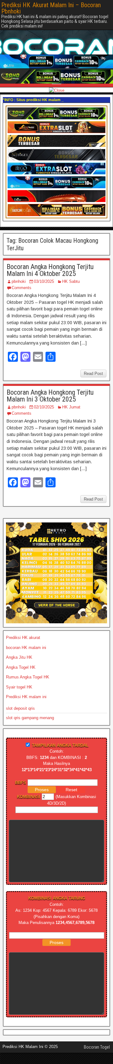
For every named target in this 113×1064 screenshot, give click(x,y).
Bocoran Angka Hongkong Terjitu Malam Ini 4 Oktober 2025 (50, 270)
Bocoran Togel (97, 1047)
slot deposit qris (20, 708)
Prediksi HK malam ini (26, 696)
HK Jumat (71, 407)
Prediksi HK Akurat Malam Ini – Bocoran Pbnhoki (51, 8)
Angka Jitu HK (19, 657)
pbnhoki (19, 281)
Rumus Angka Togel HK (27, 677)
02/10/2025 (44, 407)
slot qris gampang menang (30, 717)
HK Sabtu (71, 281)
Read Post (93, 373)
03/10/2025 (44, 281)
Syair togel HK (19, 687)
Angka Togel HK (20, 667)
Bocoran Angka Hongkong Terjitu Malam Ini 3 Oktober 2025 (50, 395)
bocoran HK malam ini (26, 647)
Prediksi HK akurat (23, 637)
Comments (21, 287)
